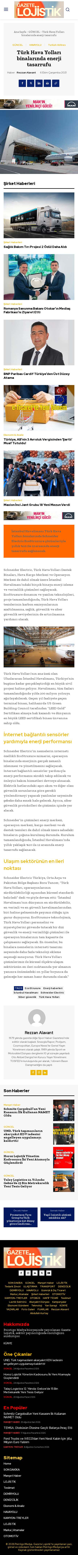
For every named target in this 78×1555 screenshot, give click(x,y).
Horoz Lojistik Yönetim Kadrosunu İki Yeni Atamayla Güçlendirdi (27, 1159)
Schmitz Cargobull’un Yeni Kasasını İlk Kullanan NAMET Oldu (27, 1112)
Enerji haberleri (53, 988)
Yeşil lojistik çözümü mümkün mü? (57, 1216)
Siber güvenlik (27, 997)
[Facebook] (22, 83)
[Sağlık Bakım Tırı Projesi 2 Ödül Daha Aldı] (39, 215)
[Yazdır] (47, 83)
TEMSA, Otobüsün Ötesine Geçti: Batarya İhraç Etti (38, 1428)
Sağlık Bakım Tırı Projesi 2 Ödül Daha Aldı (35, 247)
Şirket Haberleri (13, 242)
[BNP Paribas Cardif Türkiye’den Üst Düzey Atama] (39, 342)
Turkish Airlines (57, 45)
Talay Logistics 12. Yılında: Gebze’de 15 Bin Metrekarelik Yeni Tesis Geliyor (26, 1183)
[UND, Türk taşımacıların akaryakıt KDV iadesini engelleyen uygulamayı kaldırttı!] (63, 1134)
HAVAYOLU (35, 45)
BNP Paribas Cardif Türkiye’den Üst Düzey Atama (37, 376)
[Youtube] (48, 1273)
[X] (30, 83)
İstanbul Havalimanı (26, 992)
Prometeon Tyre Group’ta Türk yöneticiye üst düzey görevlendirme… (21, 1219)
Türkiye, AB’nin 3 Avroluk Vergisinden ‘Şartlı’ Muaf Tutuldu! (38, 441)
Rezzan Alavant (26, 72)
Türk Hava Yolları (49, 997)
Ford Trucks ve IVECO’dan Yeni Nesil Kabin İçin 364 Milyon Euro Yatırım (38, 1440)
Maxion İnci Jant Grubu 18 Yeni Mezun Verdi (37, 505)
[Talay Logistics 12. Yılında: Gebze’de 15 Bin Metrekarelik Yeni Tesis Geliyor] (63, 1181)
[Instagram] (39, 1072)
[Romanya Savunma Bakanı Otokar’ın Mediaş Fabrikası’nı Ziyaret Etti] (39, 277)
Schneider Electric (52, 992)
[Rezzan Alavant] (39, 1018)
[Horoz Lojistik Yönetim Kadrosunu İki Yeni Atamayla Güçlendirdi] (63, 1157)
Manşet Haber (12, 1105)
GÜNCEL (34, 32)
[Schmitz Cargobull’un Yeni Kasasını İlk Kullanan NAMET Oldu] (63, 1110)
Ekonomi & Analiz (14, 435)
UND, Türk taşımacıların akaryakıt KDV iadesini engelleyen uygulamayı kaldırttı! (23, 1136)
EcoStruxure (33, 988)
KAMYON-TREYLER (13, 1447)
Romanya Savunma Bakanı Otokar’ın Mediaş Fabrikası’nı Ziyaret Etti (37, 310)
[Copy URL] (55, 83)
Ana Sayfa (20, 32)
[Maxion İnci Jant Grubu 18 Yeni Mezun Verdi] (39, 473)
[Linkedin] (39, 83)
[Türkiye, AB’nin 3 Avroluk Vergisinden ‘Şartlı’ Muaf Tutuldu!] (39, 408)
